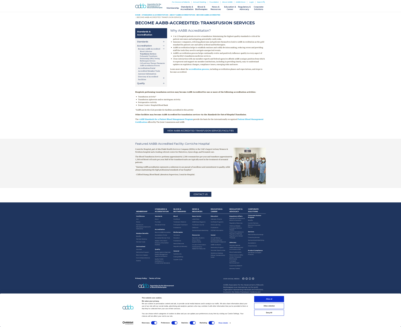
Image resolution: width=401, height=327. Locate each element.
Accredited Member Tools (149, 71)
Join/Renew (140, 216)
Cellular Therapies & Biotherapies (235, 258)
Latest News (195, 219)
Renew (138, 222)
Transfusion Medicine (179, 222)
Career (213, 235)
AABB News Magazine (198, 222)
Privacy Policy (141, 278)
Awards (138, 260)
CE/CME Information (217, 230)
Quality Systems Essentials (162, 252)
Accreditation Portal (146, 68)
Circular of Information (199, 244)
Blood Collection (146, 51)
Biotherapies (178, 232)
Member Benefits (142, 233)
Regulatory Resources (235, 223)
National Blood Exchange (255, 234)
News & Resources (178, 243)
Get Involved (140, 246)
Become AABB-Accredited (208, 15)
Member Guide (140, 242)
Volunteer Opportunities (218, 250)
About (157, 219)
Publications (177, 227)
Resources (196, 235)
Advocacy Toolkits (234, 268)
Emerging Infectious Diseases (235, 229)
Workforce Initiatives (217, 253)
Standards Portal (160, 224)
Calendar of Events (216, 219)
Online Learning (215, 224)
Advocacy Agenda (234, 245)
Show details (223, 323)
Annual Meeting (215, 238)
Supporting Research (235, 265)
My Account (139, 224)
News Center (196, 216)
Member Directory (141, 239)
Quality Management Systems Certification (161, 255)
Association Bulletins (198, 238)
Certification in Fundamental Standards (162, 262)
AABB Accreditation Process (150, 65)
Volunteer (139, 249)
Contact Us (201, 194)
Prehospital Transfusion (148, 56)
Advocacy (232, 242)
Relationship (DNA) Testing (150, 58)
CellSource (195, 227)
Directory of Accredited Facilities (161, 243)
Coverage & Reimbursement (234, 262)
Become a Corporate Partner (254, 226)
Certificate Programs (217, 222)
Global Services (252, 246)
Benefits (138, 236)
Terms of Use (154, 278)
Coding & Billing (178, 256)
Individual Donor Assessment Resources (198, 247)
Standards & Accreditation (155, 15)
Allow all (269, 299)
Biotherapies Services (147, 61)
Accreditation (160, 229)
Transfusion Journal (198, 224)
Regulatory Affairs (235, 216)
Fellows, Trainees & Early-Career (218, 256)
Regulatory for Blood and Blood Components (237, 219)
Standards (158, 216)
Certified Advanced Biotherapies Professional (218, 241)
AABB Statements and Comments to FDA (236, 248)
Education (176, 238)
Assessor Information (147, 73)
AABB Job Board (216, 244)
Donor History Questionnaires (196, 241)
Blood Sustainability (235, 252)
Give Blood (176, 219)
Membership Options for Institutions (143, 227)
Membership (141, 211)
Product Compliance (255, 250)
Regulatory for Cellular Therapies (236, 237)
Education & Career (216, 210)
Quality (157, 249)
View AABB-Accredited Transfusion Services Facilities (200, 130)
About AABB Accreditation (182, 15)
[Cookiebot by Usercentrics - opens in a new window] (128, 322)
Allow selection (269, 306)
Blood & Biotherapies (179, 210)
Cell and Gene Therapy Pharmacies (152, 63)
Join (137, 219)
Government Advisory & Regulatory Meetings (236, 233)
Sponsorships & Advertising (200, 230)
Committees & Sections (143, 258)
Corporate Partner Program (254, 216)
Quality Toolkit (159, 259)
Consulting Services (254, 237)
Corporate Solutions (253, 210)
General (176, 251)
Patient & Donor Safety (236, 255)
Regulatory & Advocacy (180, 246)
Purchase (158, 222)
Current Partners (253, 223)
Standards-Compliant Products (254, 253)
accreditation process (199, 69)
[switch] (174, 322)
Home (137, 15)
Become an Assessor (142, 255)
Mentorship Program (142, 252)
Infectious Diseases (234, 226)
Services (251, 231)
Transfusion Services (148, 54)
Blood (175, 216)
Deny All (269, 313)
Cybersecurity (177, 254)
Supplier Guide (177, 259)
